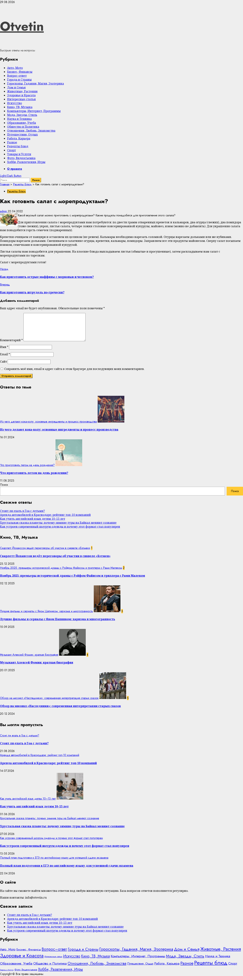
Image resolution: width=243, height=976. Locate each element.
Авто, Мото (15, 68)
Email (5, 354)
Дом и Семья (16, 87)
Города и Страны (19, 80)
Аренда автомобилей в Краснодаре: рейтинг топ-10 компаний (45, 515)
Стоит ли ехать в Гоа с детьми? (22, 511)
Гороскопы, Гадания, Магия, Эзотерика (35, 83)
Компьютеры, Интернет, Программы (34, 111)
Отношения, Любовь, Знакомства (31, 131)
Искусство (14, 103)
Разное (12, 142)
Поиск (4, 485)
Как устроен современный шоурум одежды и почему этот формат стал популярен (60, 526)
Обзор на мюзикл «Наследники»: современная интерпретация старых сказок (49, 698)
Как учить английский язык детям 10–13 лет (32, 519)
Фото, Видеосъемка (21, 158)
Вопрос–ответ (17, 76)
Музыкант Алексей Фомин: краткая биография (29, 655)
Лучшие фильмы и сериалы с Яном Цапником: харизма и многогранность (46, 611)
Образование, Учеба (21, 123)
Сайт (3, 362)
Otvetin (22, 26)
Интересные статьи (21, 99)
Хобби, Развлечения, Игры (26, 162)
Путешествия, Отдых (22, 134)
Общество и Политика (23, 127)
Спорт (11, 150)
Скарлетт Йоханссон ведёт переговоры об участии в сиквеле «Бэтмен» (45, 548)
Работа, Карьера (18, 138)
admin (4, 211)
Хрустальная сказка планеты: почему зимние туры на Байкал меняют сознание (58, 523)
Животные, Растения (22, 91)
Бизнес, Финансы (19, 72)
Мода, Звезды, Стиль (22, 115)
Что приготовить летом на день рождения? (27, 465)
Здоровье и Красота (21, 95)
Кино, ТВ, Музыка (19, 107)
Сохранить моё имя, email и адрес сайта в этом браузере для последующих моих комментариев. (74, 369)
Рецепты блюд (17, 146)
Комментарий (11, 340)
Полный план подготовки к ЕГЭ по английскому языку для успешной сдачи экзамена (54, 858)
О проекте (14, 169)
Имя (4, 347)
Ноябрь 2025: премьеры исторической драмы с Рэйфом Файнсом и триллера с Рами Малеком (61, 568)
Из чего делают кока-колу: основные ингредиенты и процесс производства (48, 422)
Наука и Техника (19, 119)
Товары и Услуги (19, 154)
